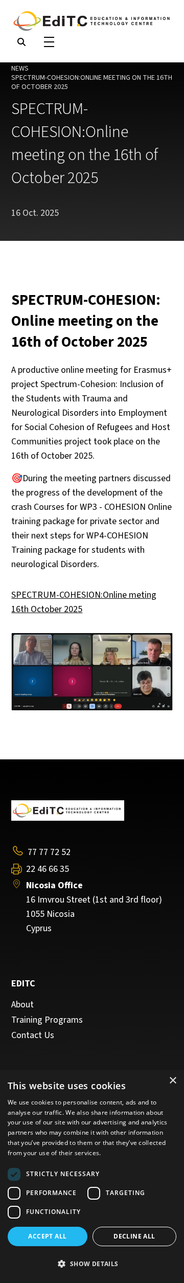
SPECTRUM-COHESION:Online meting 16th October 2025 (83, 602)
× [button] (172, 1081)
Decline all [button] (134, 1236)
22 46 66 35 (47, 869)
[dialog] (92, 1176)
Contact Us (32, 1035)
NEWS (20, 68)
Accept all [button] (47, 1236)
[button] (92, 1264)
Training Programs (47, 1020)
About (22, 1004)
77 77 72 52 (49, 852)
